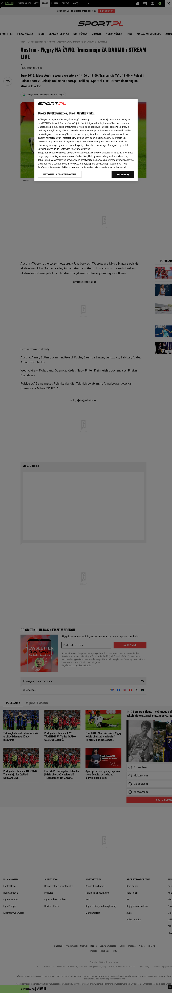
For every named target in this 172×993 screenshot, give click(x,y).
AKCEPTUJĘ (123, 174)
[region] (86, 140)
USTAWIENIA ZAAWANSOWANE (59, 174)
